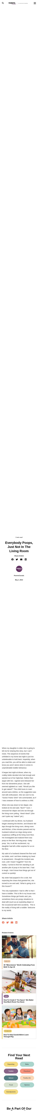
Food (11, 1085)
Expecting (11, 1064)
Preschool (27, 1071)
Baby (27, 1064)
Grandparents (7, 1030)
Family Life (7, 961)
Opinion (27, 1085)
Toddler (6, 996)
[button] (12, 559)
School (11, 1078)
